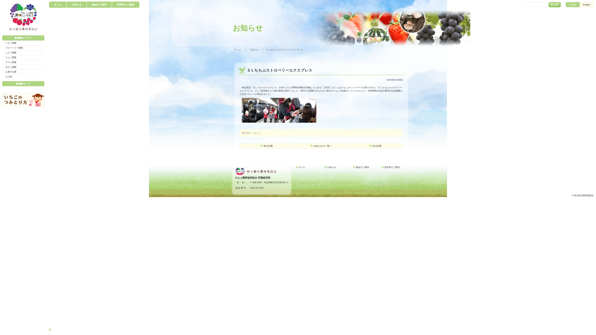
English (586, 4)
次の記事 (377, 146)
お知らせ (254, 49)
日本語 (572, 4)
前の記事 (268, 146)
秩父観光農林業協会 (23, 17)
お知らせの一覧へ (322, 146)
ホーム (237, 49)
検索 (556, 4)
